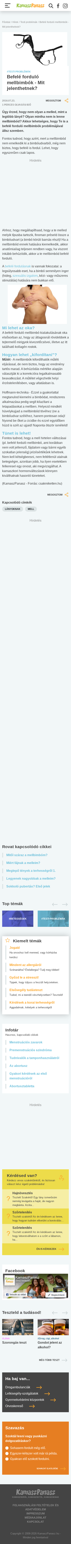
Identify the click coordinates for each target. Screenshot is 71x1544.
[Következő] (64, 904)
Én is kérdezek (46, 1249)
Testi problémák (28, 22)
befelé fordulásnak (18, 266)
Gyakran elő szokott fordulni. (30, 1459)
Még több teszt (49, 1360)
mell (31, 509)
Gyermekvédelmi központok (25, 1399)
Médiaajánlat (35, 1517)
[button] (58, 6)
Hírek (15, 22)
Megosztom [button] (53, 100)
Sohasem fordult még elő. (28, 1448)
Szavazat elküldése (47, 1469)
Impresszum (35, 1513)
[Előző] (54, 904)
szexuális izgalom (25, 275)
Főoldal (6, 22)
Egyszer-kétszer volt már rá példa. (33, 1453)
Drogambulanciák (18, 1387)
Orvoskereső (14, 1406)
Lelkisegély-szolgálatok (22, 1393)
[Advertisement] (35, 682)
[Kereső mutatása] (51, 6)
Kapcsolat (35, 1521)
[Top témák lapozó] (35, 904)
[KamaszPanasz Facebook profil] (35, 1285)
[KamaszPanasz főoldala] (30, 5)
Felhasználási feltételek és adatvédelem (36, 1507)
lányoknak (12, 509)
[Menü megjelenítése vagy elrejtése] (7, 5)
